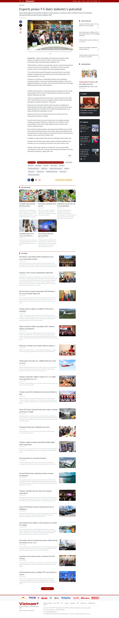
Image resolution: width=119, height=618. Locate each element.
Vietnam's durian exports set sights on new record (88, 40)
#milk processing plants (33, 168)
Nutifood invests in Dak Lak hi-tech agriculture (66, 205)
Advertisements (91, 603)
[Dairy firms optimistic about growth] (47, 196)
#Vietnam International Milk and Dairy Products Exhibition (50, 162)
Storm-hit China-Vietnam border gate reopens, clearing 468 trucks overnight (38, 410)
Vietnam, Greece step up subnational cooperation (36, 273)
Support (66, 603)
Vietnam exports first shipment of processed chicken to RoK (38, 393)
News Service (83, 603)
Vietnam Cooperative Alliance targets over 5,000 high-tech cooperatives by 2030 (37, 378)
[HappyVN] (23, 598)
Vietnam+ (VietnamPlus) (30, 1)
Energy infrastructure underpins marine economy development (36, 474)
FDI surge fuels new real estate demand (32, 458)
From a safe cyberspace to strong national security (85, 127)
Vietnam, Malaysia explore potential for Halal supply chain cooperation (37, 443)
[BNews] (51, 598)
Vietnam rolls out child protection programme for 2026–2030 (88, 84)
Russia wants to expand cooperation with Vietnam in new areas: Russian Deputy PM (37, 292)
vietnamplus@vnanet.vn (51, 611)
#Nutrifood (61, 165)
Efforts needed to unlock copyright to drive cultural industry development (36, 327)
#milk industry (69, 162)
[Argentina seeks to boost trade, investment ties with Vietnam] (67, 560)
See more (24, 253)
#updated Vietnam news (51, 171)
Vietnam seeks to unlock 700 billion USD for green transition (36, 310)
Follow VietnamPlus (60, 180)
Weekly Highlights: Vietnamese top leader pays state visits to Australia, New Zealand (85, 153)
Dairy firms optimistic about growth (47, 205)
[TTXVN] (32, 598)
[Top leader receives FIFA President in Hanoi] (89, 102)
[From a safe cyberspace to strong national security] (95, 128)
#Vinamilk (46, 165)
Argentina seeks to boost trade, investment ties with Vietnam (37, 557)
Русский (95, 1)
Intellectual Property (47, 603)
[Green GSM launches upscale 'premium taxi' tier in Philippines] (67, 511)
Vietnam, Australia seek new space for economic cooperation (35, 492)
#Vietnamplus (63, 171)
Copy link (20, 32)
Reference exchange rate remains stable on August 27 (37, 346)
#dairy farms (44, 168)
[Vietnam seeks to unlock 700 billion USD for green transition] (67, 313)
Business (21, 5)
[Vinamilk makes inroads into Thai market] (28, 196)
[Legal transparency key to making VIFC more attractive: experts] (67, 576)
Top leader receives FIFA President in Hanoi (88, 111)
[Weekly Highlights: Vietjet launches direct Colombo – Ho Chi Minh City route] (95, 139)
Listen (84, 131)
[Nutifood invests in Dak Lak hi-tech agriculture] (66, 196)
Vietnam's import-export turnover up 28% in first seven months (88, 55)
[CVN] (76, 598)
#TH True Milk (54, 165)
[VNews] (38, 598)
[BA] (95, 598)
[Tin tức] (44, 598)
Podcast (85, 122)
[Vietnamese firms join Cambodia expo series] (67, 431)
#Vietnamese (31, 171)
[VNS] (66, 598)
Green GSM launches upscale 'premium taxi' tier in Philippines (36, 508)
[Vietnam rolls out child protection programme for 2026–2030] (89, 73)
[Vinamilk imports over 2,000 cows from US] (28, 225)
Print (20, 28)
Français (83, 1)
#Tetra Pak (30, 165)
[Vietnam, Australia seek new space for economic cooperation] (67, 495)
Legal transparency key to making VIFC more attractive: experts (38, 573)
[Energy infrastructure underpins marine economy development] (67, 477)
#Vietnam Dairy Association (56, 168)
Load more (47, 588)
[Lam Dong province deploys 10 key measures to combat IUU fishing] (67, 527)
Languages (72, 603)
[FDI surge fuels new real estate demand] (67, 462)
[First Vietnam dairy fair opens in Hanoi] (47, 225)
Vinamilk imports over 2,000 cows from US (26, 235)
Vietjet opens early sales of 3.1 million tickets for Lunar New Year (37, 362)
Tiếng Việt (75, 1)
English (79, 1)
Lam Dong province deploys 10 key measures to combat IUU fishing (38, 524)
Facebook (20, 21)
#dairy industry (31, 162)
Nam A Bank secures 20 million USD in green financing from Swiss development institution (89, 33)
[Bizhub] (56, 598)
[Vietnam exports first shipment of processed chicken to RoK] (67, 396)
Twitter (20, 25)
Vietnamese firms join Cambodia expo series (34, 427)
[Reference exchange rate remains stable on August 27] (67, 349)
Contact (45, 604)
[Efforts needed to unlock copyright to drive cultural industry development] (67, 330)
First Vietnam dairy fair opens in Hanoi (45, 235)
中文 (91, 1)
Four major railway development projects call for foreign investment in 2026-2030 (38, 541)
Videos (84, 94)
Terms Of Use (57, 603)
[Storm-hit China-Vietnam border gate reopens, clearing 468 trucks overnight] (67, 413)
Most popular (86, 21)
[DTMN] (85, 598)
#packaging (38, 165)
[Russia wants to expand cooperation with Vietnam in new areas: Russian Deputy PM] (67, 295)
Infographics (86, 64)
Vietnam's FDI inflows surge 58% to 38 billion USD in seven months (88, 24)
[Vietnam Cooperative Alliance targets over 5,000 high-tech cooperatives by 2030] (67, 381)
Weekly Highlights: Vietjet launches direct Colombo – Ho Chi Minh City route (85, 139)
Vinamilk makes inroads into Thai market (27, 205)
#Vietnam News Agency (33, 174)
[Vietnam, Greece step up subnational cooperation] (67, 277)
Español (88, 1)
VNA (78, 603)
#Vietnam (67, 168)
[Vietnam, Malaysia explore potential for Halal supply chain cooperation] (67, 446)
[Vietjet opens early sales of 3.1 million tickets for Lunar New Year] (67, 365)
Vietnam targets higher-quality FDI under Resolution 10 (88, 48)
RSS (62, 603)
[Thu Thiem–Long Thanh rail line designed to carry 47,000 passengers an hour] (67, 261)
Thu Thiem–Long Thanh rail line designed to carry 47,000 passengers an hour (36, 258)
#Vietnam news (40, 171)
